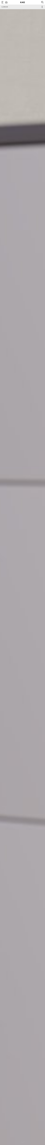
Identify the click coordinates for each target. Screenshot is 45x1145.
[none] (22, 1141)
